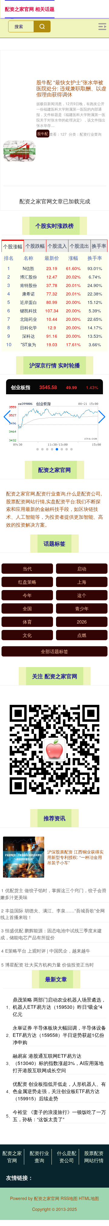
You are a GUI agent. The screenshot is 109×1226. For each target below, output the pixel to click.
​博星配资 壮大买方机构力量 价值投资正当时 (49, 964)
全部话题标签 (54, 651)
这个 (81, 595)
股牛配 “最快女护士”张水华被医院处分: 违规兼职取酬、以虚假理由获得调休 (71, 88)
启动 (81, 568)
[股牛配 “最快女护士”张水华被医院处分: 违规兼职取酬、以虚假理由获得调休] (19, 150)
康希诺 (28, 294)
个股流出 (79, 245)
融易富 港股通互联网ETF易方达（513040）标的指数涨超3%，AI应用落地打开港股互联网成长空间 (58, 1063)
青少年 (82, 608)
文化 (27, 635)
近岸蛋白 (28, 302)
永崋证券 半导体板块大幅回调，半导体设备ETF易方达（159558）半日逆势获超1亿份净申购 (59, 1035)
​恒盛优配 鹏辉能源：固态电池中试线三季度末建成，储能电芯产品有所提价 (51, 933)
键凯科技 (28, 311)
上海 (81, 582)
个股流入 (57, 245)
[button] (7, 417)
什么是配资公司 (66, 1157)
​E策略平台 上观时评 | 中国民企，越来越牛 (47, 950)
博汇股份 (28, 277)
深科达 (28, 336)
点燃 (81, 635)
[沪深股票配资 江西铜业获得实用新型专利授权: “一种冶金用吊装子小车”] (23, 857)
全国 (27, 608)
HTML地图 (89, 1198)
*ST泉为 (28, 344)
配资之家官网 (12, 1157)
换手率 (99, 245)
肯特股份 (28, 285)
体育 (27, 621)
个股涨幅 (12, 246)
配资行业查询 (39, 1157)
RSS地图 (69, 1198)
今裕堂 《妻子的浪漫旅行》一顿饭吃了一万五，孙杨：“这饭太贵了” (59, 1115)
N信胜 (28, 268)
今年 (27, 595)
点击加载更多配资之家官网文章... (55, 201)
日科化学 (28, 327)
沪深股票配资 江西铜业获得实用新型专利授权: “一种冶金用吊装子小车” (75, 857)
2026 (82, 621)
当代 (27, 568)
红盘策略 (27, 582)
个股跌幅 (35, 245)
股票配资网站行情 (94, 1157)
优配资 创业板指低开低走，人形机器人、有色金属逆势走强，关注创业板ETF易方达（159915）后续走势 (59, 1091)
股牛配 (42, 133)
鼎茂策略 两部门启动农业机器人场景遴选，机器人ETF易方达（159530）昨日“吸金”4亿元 (59, 1007)
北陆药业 (28, 319)
